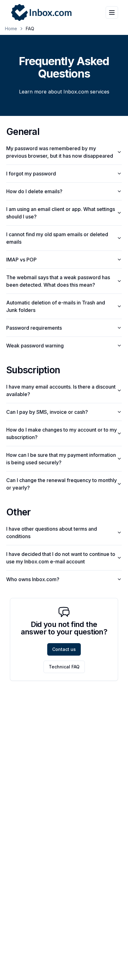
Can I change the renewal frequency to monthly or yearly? (61, 484)
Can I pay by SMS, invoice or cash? (47, 412)
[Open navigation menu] (112, 12)
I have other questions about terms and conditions (51, 532)
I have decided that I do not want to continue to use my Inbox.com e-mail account (60, 558)
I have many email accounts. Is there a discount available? (61, 390)
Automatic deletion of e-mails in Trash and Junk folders (55, 306)
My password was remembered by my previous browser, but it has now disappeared (59, 152)
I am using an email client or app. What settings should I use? (60, 213)
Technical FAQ (64, 666)
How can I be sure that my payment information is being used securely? (61, 459)
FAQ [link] (30, 28)
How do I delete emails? (34, 191)
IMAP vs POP (21, 259)
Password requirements (34, 328)
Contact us (64, 649)
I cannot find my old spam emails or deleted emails (57, 238)
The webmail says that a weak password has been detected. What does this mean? (58, 281)
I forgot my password (31, 173)
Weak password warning (35, 345)
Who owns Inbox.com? (32, 579)
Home (11, 28)
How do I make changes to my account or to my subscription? (61, 433)
